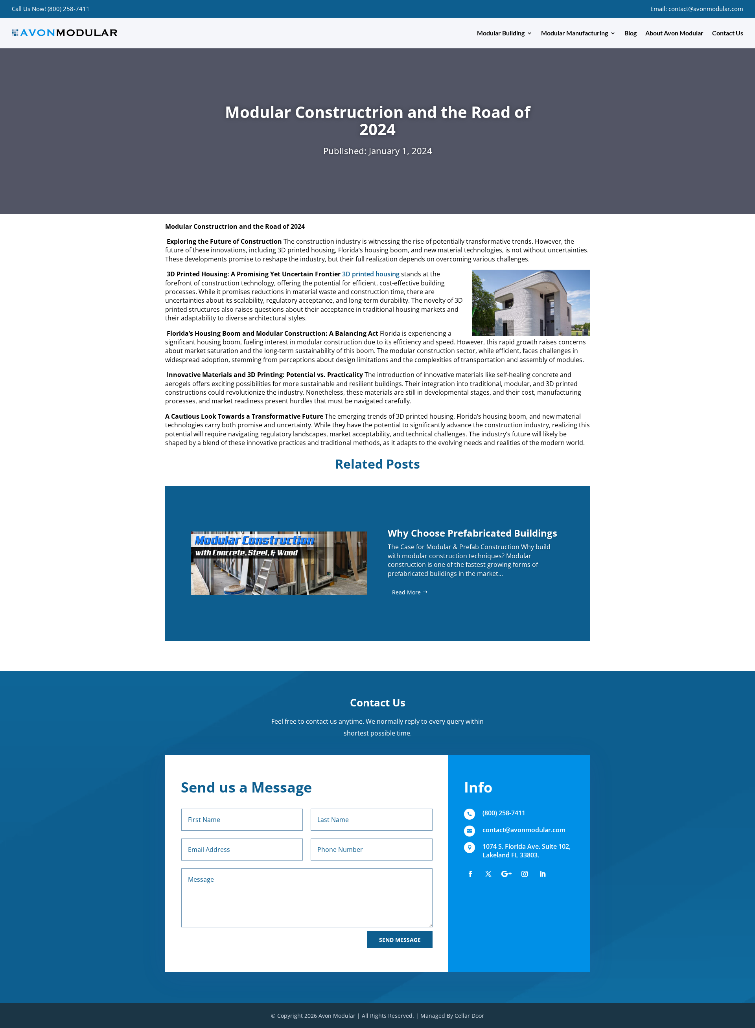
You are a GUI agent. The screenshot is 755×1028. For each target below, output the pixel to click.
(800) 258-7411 (503, 813)
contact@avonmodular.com (523, 830)
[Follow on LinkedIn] (542, 874)
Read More (406, 592)
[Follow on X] (488, 874)
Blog (630, 33)
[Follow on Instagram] (524, 874)
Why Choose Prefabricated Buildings (472, 532)
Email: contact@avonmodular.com (696, 9)
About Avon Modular (674, 33)
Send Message (400, 939)
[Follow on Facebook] (470, 874)
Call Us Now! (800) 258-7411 (51, 9)
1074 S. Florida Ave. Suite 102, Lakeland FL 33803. (526, 850)
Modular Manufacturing (574, 33)
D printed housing (373, 274)
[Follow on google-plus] (506, 874)
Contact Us (727, 33)
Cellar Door (469, 1015)
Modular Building (501, 33)
